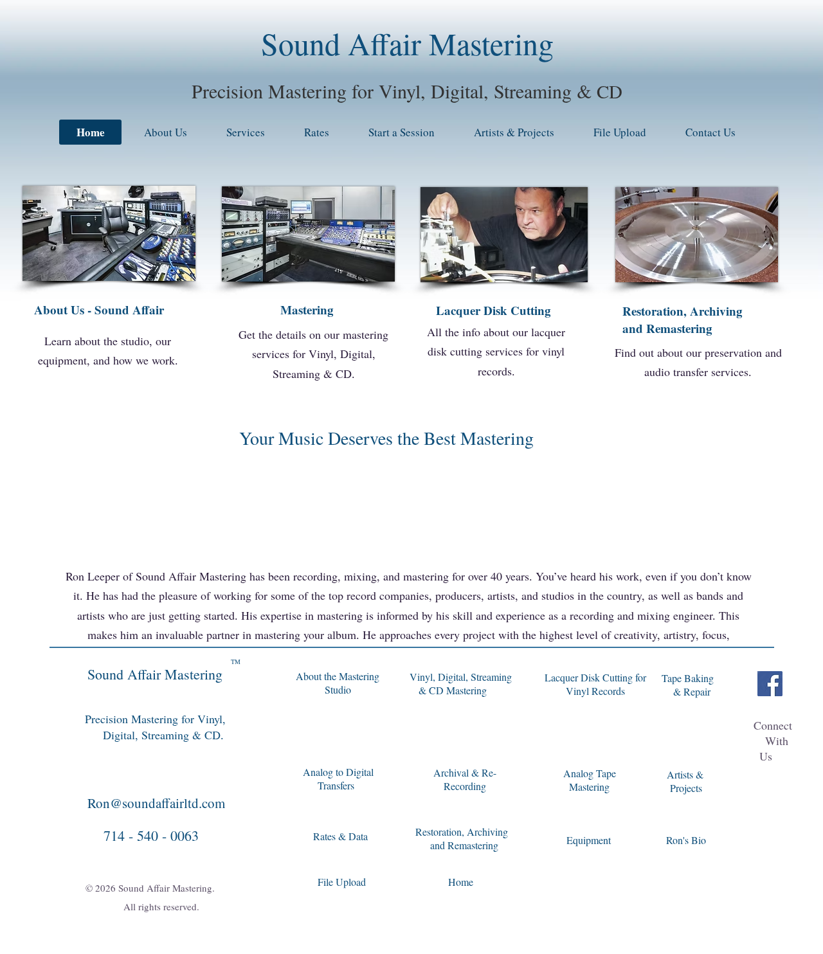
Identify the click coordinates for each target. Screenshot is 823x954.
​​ (464, 846)
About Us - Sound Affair (99, 309)
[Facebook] (769, 683)
